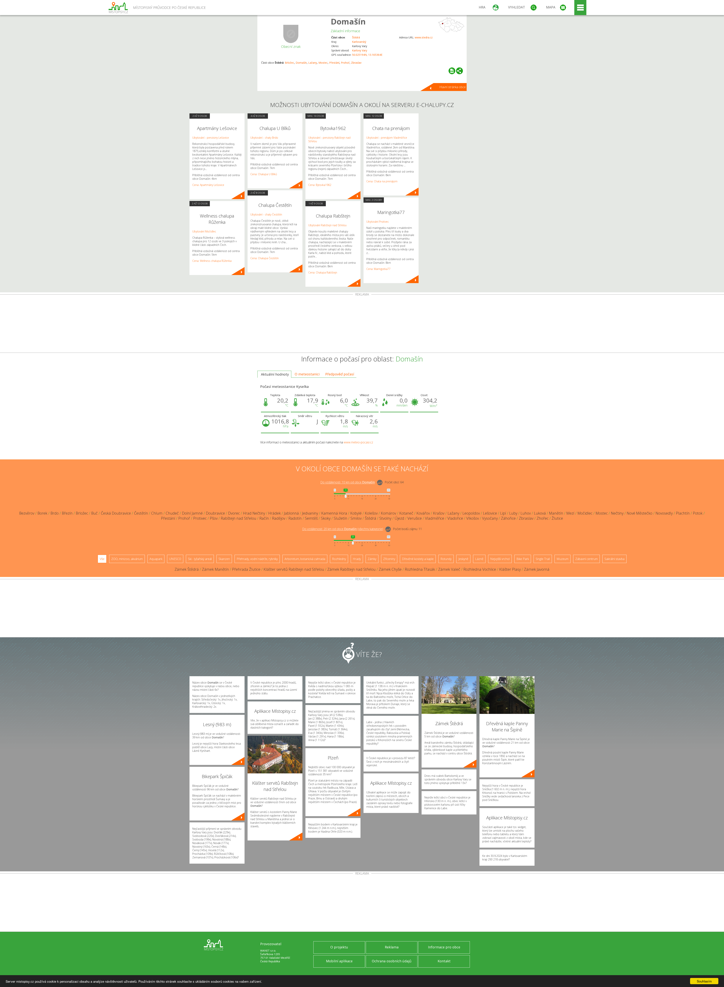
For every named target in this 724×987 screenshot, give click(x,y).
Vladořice (455, 518)
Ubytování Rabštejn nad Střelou (327, 225)
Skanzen (224, 559)
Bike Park (522, 559)
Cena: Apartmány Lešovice (208, 185)
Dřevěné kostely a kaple (418, 559)
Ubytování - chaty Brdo (264, 137)
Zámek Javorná (536, 569)
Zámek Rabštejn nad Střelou (351, 569)
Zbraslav (356, 62)
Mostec (323, 62)
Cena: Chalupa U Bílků (263, 174)
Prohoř (345, 62)
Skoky (326, 518)
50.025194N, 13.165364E (367, 55)
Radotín (295, 518)
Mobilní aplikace (339, 961)
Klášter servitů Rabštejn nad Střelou (294, 569)
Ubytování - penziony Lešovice (210, 137)
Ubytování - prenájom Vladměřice (386, 137)
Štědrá (356, 37)
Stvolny (385, 518)
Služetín (340, 518)
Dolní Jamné (192, 513)
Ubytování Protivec (377, 221)
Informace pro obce (444, 947)
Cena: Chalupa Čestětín (264, 258)
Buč (94, 513)
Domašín (348, 21)
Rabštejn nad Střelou (238, 518)
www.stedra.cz (424, 37)
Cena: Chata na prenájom (381, 181)
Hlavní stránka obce (452, 87)
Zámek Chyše (390, 569)
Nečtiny (617, 513)
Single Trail (543, 559)
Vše (102, 559)
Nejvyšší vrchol (500, 559)
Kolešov (371, 513)
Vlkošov (472, 518)
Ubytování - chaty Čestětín (266, 214)
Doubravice (215, 513)
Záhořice (508, 518)
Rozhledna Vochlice (479, 569)
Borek (42, 513)
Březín (67, 513)
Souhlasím (704, 981)
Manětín (556, 513)
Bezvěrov (26, 513)
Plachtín (683, 513)
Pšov (214, 518)
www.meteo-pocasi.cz (358, 442)
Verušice (414, 518)
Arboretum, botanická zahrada (305, 559)
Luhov (526, 513)
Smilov (356, 518)
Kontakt (444, 961)
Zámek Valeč (449, 569)
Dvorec (234, 513)
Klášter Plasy (510, 569)
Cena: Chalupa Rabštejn (322, 272)
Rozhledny (339, 559)
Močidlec (585, 513)
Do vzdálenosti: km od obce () (342, 529)
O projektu (339, 947)
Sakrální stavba (614, 559)
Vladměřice (434, 518)
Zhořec (542, 518)
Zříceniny (389, 559)
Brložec (289, 62)
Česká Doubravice (116, 513)
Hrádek (274, 513)
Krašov (438, 513)
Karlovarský (359, 42)
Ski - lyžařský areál (200, 559)
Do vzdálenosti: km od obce (347, 482)
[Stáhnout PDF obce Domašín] (452, 70)
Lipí (503, 513)
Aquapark (156, 559)
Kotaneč (406, 513)
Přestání (334, 62)
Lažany (312, 62)
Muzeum (562, 559)
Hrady (357, 559)
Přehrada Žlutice (246, 569)
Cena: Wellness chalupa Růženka (212, 261)
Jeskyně (463, 559)
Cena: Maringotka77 (378, 269)
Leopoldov (471, 513)
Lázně (479, 559)
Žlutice (557, 518)
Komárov (388, 513)
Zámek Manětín (215, 569)
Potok (698, 513)
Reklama (392, 947)
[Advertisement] (362, 324)
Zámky (372, 559)
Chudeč (172, 513)
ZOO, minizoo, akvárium (127, 559)
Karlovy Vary (359, 50)
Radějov (278, 518)
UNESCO (175, 559)
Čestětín (141, 513)
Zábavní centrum (586, 559)
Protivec (200, 518)
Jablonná (291, 513)
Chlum (157, 513)
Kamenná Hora (334, 513)
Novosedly (664, 513)
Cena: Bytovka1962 (319, 185)
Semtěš (311, 518)
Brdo (55, 513)
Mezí (570, 513)
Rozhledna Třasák (420, 569)
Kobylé (356, 513)
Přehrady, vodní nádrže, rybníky (257, 559)
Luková (540, 513)
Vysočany (490, 518)
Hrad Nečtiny (254, 513)
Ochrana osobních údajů (391, 961)
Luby (513, 513)
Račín (264, 518)
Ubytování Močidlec (204, 231)
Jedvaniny (310, 513)
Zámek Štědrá (187, 569)
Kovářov (423, 513)
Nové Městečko (639, 513)
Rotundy (446, 559)
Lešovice (490, 513)
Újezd (399, 518)
